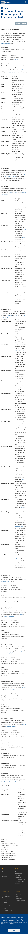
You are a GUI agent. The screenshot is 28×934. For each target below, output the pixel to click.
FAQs (16, 896)
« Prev (24, 23)
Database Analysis (19, 881)
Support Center (19, 894)
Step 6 (21, 614)
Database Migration (20, 879)
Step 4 (10, 315)
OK (14, 930)
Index (18, 23)
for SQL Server (5, 894)
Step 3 (16, 193)
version (16, 59)
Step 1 (24, 70)
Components (18, 883)
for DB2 (4, 908)
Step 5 (23, 479)
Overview (4, 872)
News (3, 874)
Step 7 (16, 315)
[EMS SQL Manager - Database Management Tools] (7, 2)
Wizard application (10, 72)
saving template (19, 350)
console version (19, 526)
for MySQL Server (6, 900)
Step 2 (10, 193)
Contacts (4, 876)
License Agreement (20, 900)
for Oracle (4, 902)
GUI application (5, 43)
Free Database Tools (7, 910)
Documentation (19, 898)
